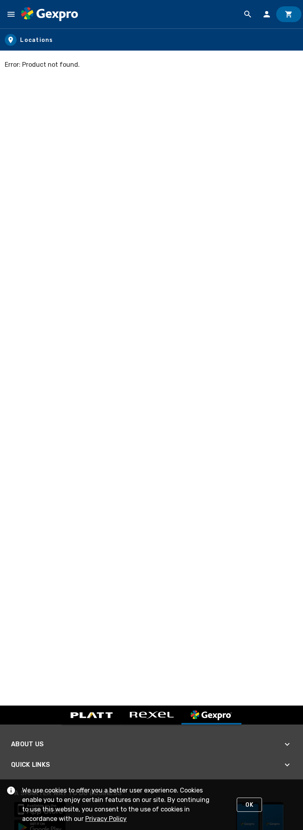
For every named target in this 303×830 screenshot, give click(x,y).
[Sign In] (266, 14)
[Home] (50, 14)
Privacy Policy (106, 818)
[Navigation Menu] (11, 14)
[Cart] (288, 14)
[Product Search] (247, 14)
